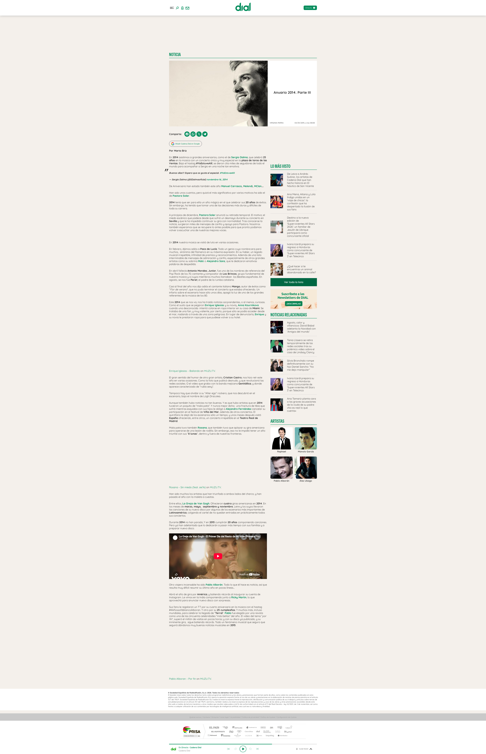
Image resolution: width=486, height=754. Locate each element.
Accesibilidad (235, 717)
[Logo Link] (243, 7)
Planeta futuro (277, 731)
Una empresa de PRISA (192, 729)
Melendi (248, 186)
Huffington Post (217, 731)
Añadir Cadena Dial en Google (187, 144)
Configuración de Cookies (287, 717)
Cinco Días (248, 731)
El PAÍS (214, 727)
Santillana (238, 727)
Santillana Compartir (251, 727)
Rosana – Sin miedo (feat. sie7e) (187, 487)
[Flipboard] (12, 45)
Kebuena (286, 731)
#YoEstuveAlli (227, 172)
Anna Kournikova (248, 305)
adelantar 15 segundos (250, 749)
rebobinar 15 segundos (235, 749)
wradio (239, 731)
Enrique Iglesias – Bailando (184, 370)
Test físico (26, 31)
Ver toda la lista (293, 282)
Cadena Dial (258, 731)
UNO (231, 731)
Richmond (212, 735)
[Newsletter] (187, 8)
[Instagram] (6, 45)
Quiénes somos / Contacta (199, 717)
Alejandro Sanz (36, 27)
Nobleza (24, 27)
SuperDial (37, 31)
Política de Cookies (268, 717)
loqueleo (270, 735)
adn (279, 727)
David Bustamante (10, 27)
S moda (259, 735)
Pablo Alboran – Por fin (182, 678)
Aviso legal (224, 717)
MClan (257, 186)
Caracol (288, 727)
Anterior (228, 749)
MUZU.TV (209, 370)
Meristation (282, 735)
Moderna (225, 735)
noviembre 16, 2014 (217, 179)
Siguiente (257, 749)
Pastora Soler (181, 195)
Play (243, 749)
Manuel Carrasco (231, 186)
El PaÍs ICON (248, 735)
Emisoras (5, 51)
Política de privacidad (250, 717)
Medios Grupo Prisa (192, 735)
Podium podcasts (237, 735)
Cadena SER (262, 727)
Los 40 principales (226, 727)
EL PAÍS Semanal (267, 731)
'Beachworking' (13, 31)
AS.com (270, 727)
